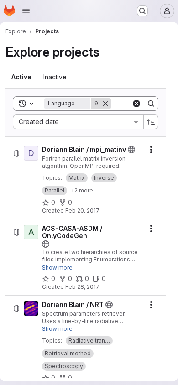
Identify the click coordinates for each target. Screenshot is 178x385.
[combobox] (78, 121)
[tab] (21, 77)
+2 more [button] (82, 190)
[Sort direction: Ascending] (151, 121)
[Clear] (136, 103)
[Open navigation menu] (26, 11)
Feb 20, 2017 (82, 210)
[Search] (151, 103)
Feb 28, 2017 (82, 286)
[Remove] (105, 103)
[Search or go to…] (142, 10)
